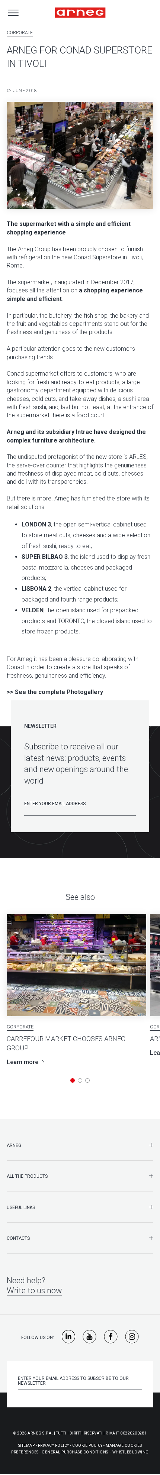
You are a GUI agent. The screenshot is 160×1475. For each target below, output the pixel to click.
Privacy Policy (53, 1445)
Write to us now (34, 1290)
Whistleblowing (130, 1452)
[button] (72, 1080)
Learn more (22, 1062)
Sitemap (26, 1445)
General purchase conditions (75, 1452)
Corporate (20, 32)
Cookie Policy (87, 1445)
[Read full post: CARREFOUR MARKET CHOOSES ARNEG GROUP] (76, 965)
